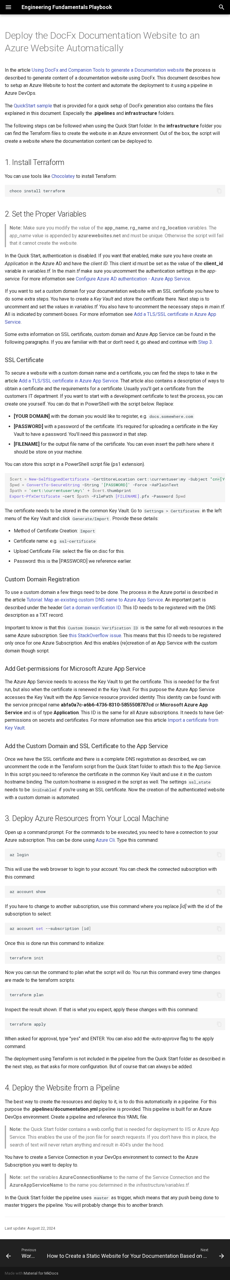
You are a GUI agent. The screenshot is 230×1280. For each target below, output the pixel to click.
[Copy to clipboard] (219, 190)
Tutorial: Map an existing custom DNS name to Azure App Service (95, 600)
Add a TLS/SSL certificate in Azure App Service (68, 381)
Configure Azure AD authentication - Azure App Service (133, 279)
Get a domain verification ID (92, 607)
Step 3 (205, 342)
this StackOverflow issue (95, 635)
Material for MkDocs (41, 1273)
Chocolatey (63, 176)
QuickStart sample (33, 106)
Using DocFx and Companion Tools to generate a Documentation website (108, 70)
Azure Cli (105, 840)
